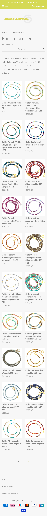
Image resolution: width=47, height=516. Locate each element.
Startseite (5, 32)
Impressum (6, 483)
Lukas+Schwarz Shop (24, 501)
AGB (3, 479)
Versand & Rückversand (10, 493)
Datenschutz (6, 490)
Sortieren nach (7, 44)
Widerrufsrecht (7, 486)
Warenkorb (40, 6)
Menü (7, 6)
